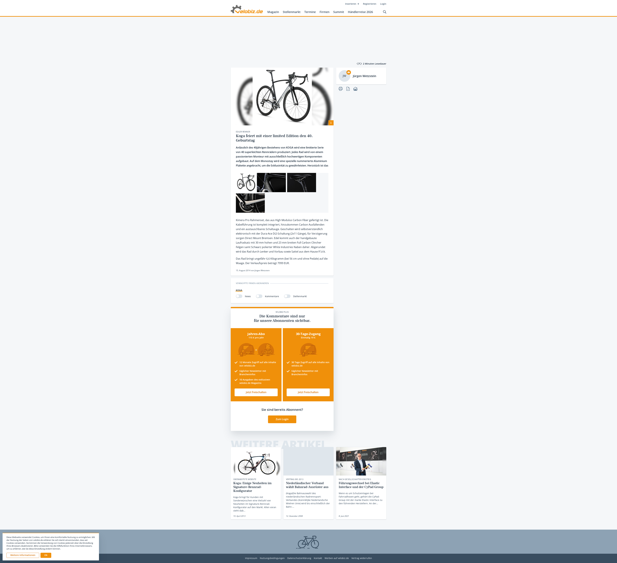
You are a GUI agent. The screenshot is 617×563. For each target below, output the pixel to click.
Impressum (251, 558)
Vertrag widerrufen (361, 558)
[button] (45, 555)
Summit (338, 12)
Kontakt (318, 558)
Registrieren (369, 3)
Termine (310, 12)
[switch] (239, 296)
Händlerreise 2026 (360, 12)
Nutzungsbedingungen (272, 558)
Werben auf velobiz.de (337, 558)
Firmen (324, 12)
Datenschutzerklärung (299, 558)
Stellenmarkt (291, 12)
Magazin (273, 12)
